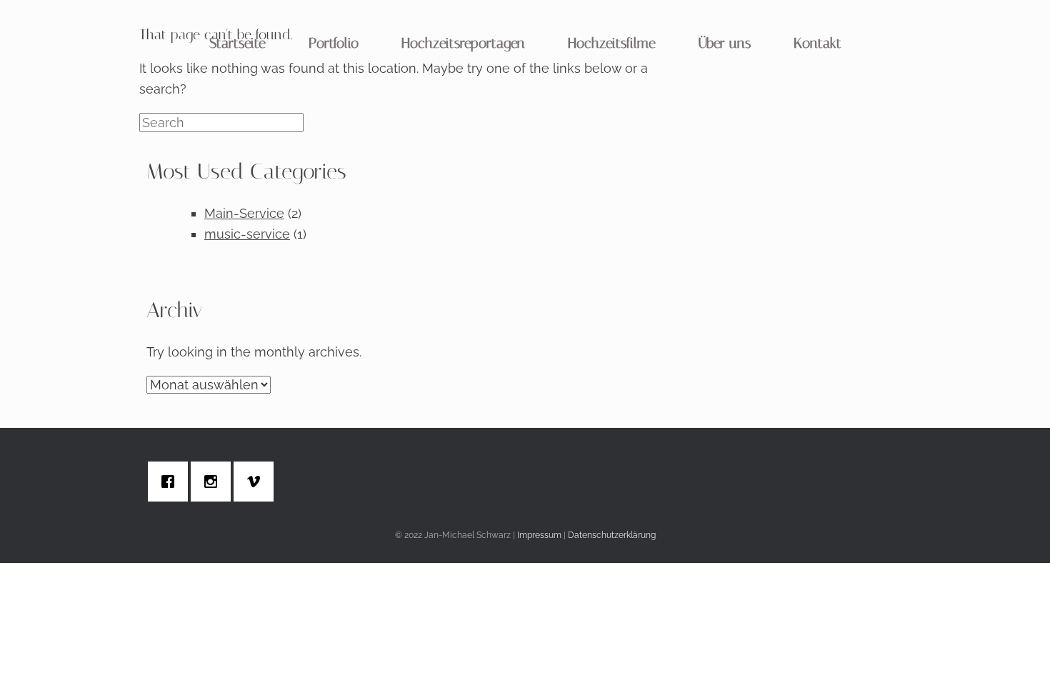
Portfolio (334, 42)
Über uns (725, 42)
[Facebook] (171, 481)
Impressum (539, 535)
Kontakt (817, 42)
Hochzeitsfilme (612, 42)
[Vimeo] (257, 481)
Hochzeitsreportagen (463, 42)
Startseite (237, 42)
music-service (247, 233)
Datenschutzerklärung (612, 535)
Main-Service (244, 213)
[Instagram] (214, 481)
